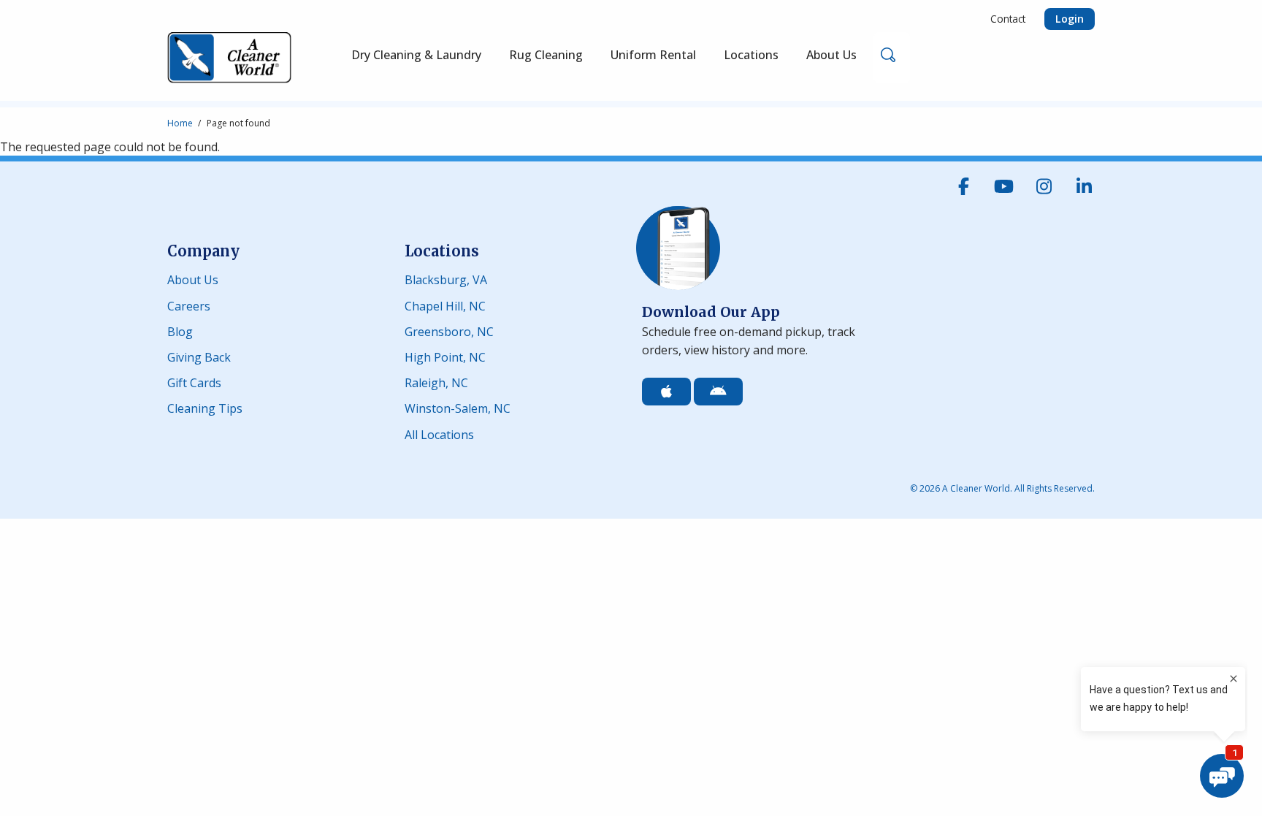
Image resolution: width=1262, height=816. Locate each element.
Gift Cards (194, 382)
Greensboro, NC (449, 331)
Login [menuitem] (1069, 19)
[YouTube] (1003, 186)
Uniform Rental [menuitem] (653, 55)
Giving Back (199, 356)
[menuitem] (546, 57)
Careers (188, 304)
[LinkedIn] (1084, 186)
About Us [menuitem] (831, 55)
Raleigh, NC (436, 382)
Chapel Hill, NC (445, 304)
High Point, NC (445, 356)
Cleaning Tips (204, 407)
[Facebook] (963, 186)
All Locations (439, 433)
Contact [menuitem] (1007, 19)
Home (180, 123)
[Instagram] (1044, 186)
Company (203, 251)
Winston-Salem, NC (457, 407)
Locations (442, 251)
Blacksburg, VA (446, 279)
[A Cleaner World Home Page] (229, 57)
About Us (192, 279)
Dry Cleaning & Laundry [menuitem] (416, 55)
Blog (180, 331)
